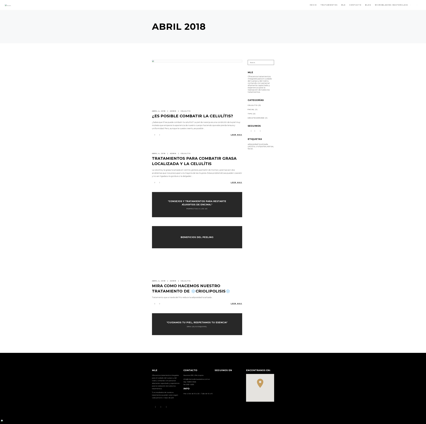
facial (250, 149)
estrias (270, 146)
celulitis (186, 111)
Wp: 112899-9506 (189, 382)
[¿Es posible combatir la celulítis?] (197, 82)
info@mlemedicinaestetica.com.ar (196, 379)
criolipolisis (261, 146)
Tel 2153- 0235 (188, 384)
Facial (251, 109)
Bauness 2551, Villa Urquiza (193, 375)
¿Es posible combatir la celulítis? (192, 116)
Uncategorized (256, 118)
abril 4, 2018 (159, 111)
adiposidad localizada (258, 144)
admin (173, 111)
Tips (250, 114)
